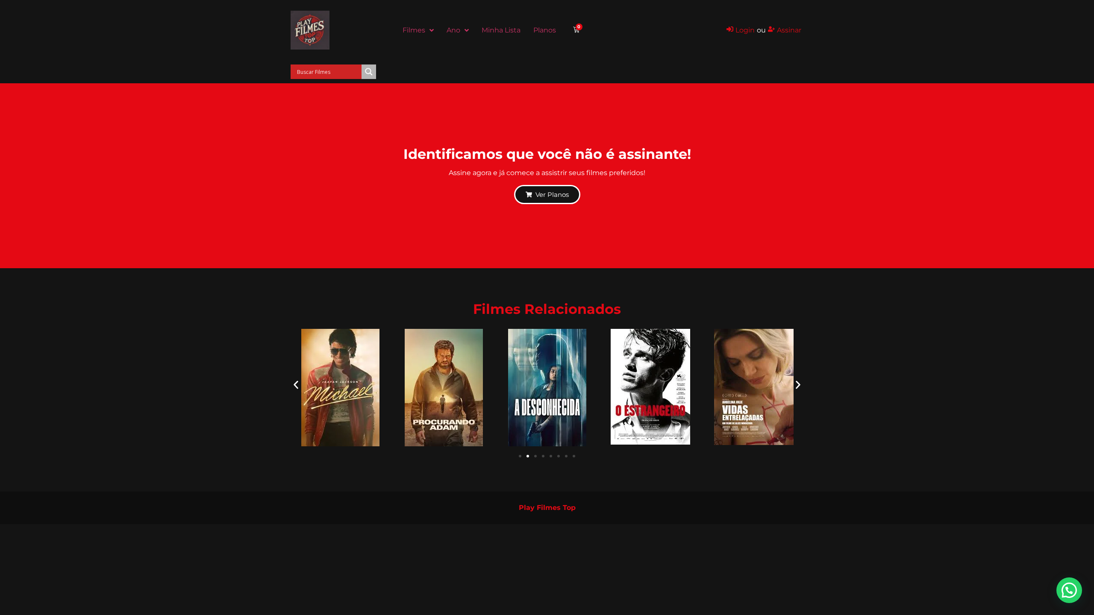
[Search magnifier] (369, 71)
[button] (296, 384)
